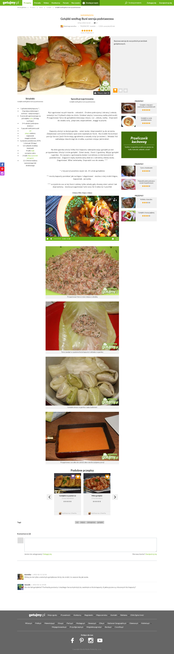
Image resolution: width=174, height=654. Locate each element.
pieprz (27, 133)
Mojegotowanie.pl (59, 627)
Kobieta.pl (145, 623)
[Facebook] (2, 164)
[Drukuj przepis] (125, 90)
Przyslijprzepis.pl (76, 627)
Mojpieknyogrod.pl (94, 627)
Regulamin (89, 615)
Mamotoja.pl (49, 623)
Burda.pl (108, 627)
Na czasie (75, 3)
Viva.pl (60, 623)
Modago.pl (80, 623)
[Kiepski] (82, 30)
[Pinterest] (2, 169)
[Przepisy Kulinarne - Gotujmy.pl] (11, 2)
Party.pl (70, 623)
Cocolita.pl (119, 627)
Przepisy (27, 3)
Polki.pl (38, 623)
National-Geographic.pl (116, 623)
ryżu (31, 118)
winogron (30, 158)
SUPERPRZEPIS (87, 15)
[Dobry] (87, 30)
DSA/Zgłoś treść (137, 615)
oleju (29, 156)
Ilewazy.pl (92, 623)
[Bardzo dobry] (89, 30)
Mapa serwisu (101, 615)
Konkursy (56, 3)
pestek (35, 156)
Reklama (123, 615)
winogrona (91, 522)
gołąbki (100, 522)
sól (30, 131)
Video (46, 3)
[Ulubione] (78, 477)
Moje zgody (52, 615)
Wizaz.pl (28, 623)
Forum (66, 3)
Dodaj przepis (92, 3)
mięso (83, 522)
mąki (32, 151)
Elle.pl (101, 623)
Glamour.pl (133, 623)
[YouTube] (100, 639)
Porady (37, 3)
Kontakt (114, 615)
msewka (27, 574)
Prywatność (65, 615)
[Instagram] (2, 173)
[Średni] (85, 30)
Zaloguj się (151, 3)
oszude (27, 585)
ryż (77, 522)
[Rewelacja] (91, 30)
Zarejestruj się (165, 3)
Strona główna (21, 7)
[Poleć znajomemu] (120, 90)
